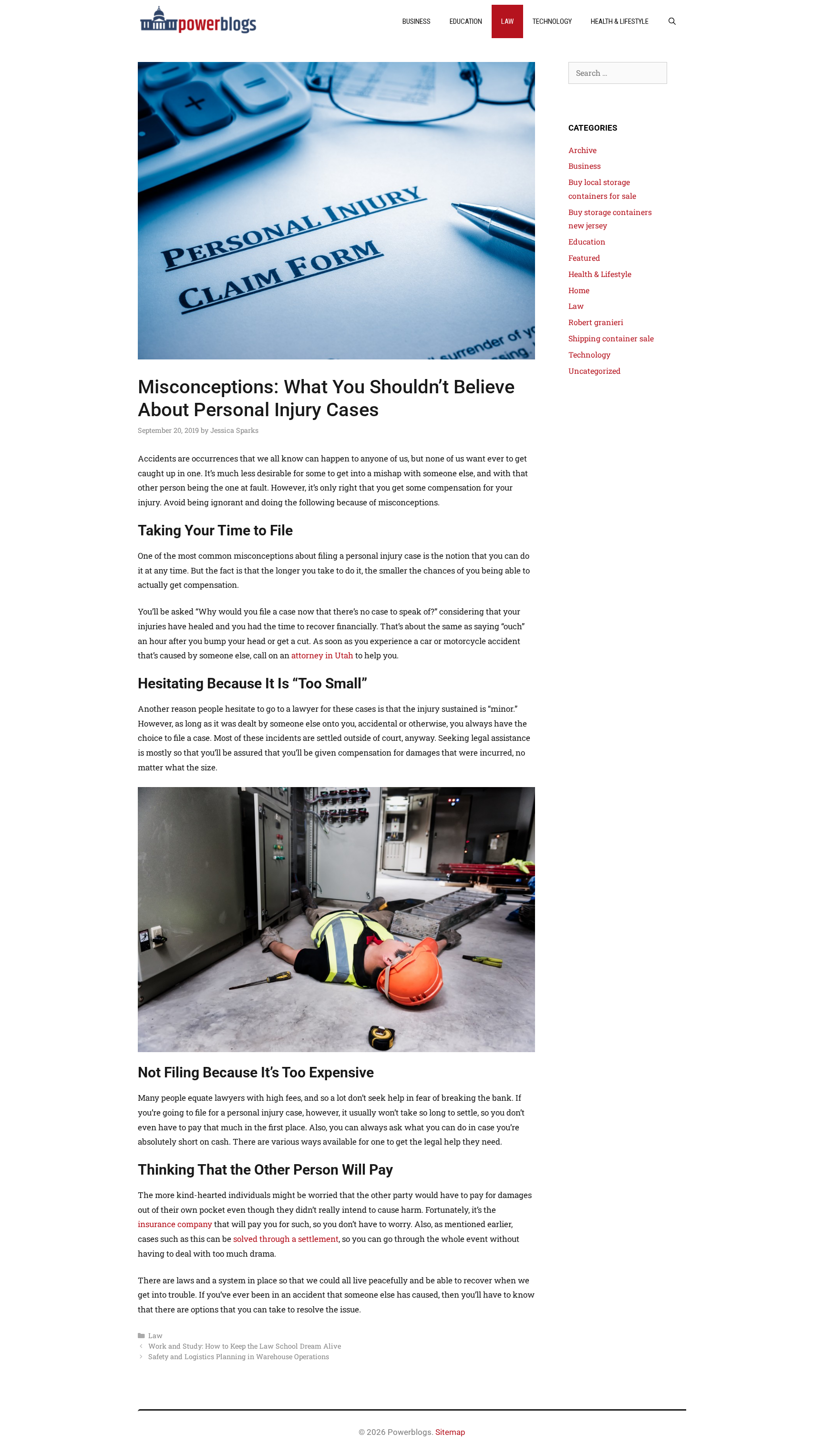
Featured (584, 258)
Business (416, 21)
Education (466, 21)
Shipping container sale (611, 338)
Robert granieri (595, 322)
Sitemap (450, 1432)
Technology (552, 21)
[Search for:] (618, 73)
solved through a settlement (286, 1238)
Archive (582, 150)
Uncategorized (594, 371)
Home (578, 290)
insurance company (175, 1223)
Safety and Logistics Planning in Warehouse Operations (238, 1356)
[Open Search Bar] (672, 21)
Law (507, 21)
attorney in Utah (322, 655)
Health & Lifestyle (620, 21)
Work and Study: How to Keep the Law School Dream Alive (244, 1346)
